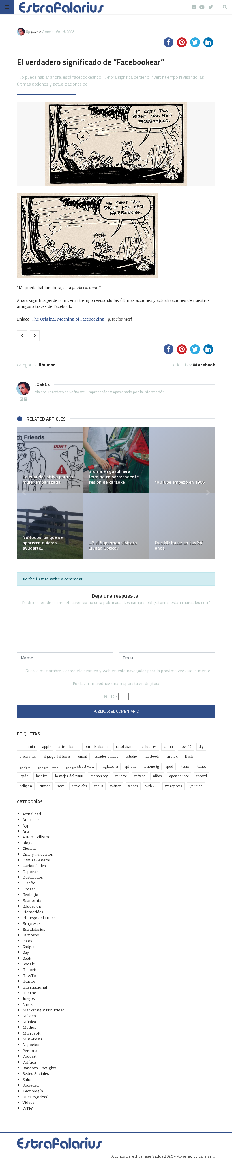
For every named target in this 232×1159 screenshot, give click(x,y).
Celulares (149, 746)
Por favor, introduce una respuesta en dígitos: (116, 683)
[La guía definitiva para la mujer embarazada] (50, 460)
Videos (133, 786)
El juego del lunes (57, 756)
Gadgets (29, 946)
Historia (30, 969)
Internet (30, 992)
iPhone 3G (151, 766)
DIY (201, 746)
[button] (24, 493)
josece (36, 31)
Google (25, 766)
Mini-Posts (32, 1038)
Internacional (35, 987)
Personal (30, 1050)
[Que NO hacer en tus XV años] (182, 526)
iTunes (201, 766)
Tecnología (33, 1091)
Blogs (28, 842)
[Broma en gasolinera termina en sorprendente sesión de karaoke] (116, 460)
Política (29, 1062)
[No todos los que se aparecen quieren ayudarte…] (50, 526)
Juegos (29, 998)
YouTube (196, 786)
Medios (29, 1027)
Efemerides (33, 911)
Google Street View (80, 766)
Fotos (27, 940)
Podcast (29, 1056)
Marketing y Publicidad (44, 1010)
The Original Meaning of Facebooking (68, 319)
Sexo (61, 786)
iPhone (130, 766)
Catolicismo (125, 746)
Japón (24, 776)
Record (201, 776)
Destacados (33, 877)
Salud (28, 1079)
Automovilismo (36, 836)
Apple (46, 746)
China (168, 746)
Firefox (172, 756)
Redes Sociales (36, 1073)
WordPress (173, 786)
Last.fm (42, 776)
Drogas (29, 888)
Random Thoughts (40, 1067)
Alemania (27, 746)
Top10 (98, 786)
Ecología (30, 894)
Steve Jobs (79, 786)
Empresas (32, 923)
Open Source (179, 776)
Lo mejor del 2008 (69, 776)
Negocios (31, 1044)
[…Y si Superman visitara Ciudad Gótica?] (116, 526)
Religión (26, 786)
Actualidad (32, 813)
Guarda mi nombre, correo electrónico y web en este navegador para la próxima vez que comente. (118, 670)
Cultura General (36, 860)
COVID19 (186, 746)
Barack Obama (97, 746)
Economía (32, 900)
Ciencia (29, 848)
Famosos (31, 935)
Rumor (44, 786)
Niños (157, 776)
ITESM (185, 766)
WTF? (28, 1108)
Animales (31, 819)
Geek (27, 958)
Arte (26, 831)
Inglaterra (110, 766)
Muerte (121, 776)
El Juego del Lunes (39, 917)
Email (82, 756)
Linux (28, 1004)
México (139, 776)
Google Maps (48, 766)
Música (29, 1021)
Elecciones (28, 756)
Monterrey (99, 776)
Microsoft (31, 1033)
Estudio (131, 756)
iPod (169, 766)
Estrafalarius (34, 929)
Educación (32, 906)
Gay (26, 952)
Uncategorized (35, 1096)
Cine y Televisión (38, 854)
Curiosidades (34, 865)
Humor (48, 364)
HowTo (29, 975)
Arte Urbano (68, 746)
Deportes (31, 871)
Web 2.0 (151, 786)
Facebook (205, 364)
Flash (189, 756)
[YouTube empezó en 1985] (182, 460)
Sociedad (31, 1085)
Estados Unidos (106, 756)
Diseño (29, 882)
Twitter (115, 786)
